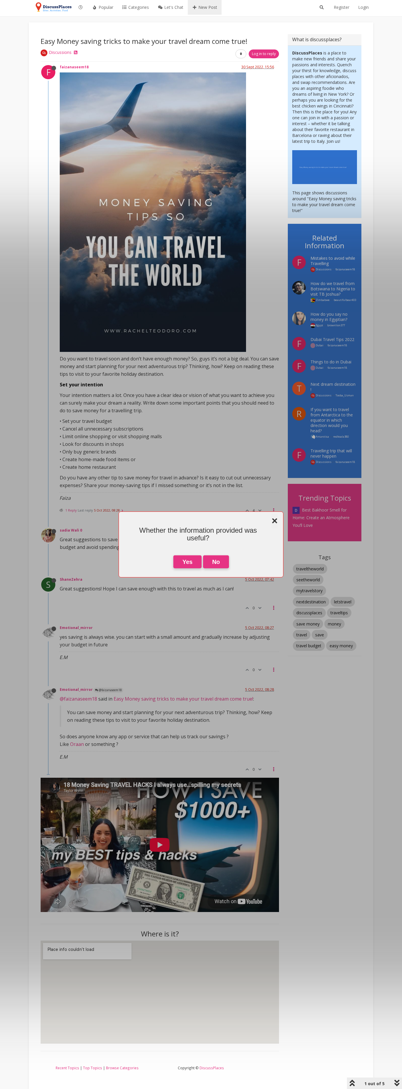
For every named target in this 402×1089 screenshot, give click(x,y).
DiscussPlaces (212, 1067)
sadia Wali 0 (71, 530)
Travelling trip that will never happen (331, 453)
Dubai (319, 345)
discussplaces (309, 612)
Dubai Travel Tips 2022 (332, 339)
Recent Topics (67, 1067)
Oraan (77, 744)
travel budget (308, 645)
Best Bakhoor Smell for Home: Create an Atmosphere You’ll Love (321, 517)
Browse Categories (122, 1067)
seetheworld (308, 579)
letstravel (342, 602)
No (216, 562)
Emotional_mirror (76, 627)
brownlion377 (336, 325)
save (319, 635)
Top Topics (92, 1067)
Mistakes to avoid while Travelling (332, 260)
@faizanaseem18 (110, 690)
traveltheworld (310, 569)
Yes (187, 562)
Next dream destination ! (333, 386)
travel (301, 635)
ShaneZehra (71, 579)
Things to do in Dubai (330, 362)
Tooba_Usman (344, 395)
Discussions (60, 52)
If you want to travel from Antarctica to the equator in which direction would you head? (331, 420)
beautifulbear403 (345, 300)
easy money (341, 645)
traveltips (339, 612)
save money (308, 624)
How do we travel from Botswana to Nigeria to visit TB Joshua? (332, 289)
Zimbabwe (322, 300)
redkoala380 (341, 436)
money (334, 624)
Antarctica (322, 436)
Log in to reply (264, 53)
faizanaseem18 (74, 66)
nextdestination (311, 602)
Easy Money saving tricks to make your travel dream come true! (183, 699)
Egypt (319, 325)
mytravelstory (309, 590)
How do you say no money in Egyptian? (329, 316)
